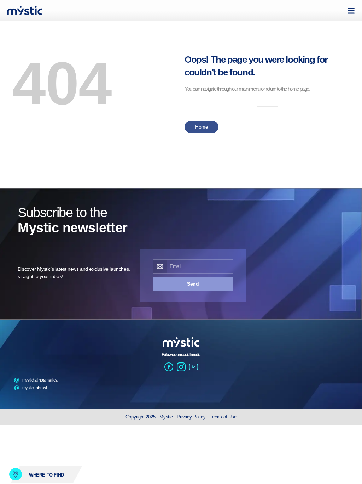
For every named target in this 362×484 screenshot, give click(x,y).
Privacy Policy (192, 417)
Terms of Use (223, 417)
